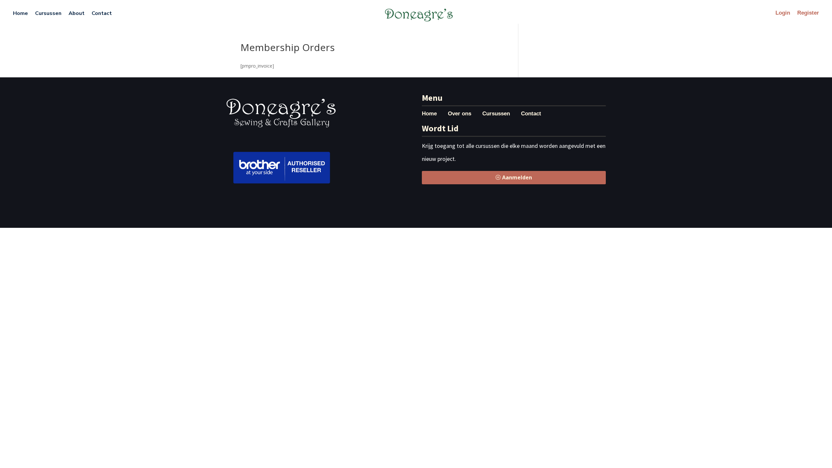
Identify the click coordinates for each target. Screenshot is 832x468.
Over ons (459, 114)
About (76, 13)
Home (20, 13)
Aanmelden (517, 177)
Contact (102, 13)
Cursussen (48, 13)
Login (782, 13)
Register (808, 13)
